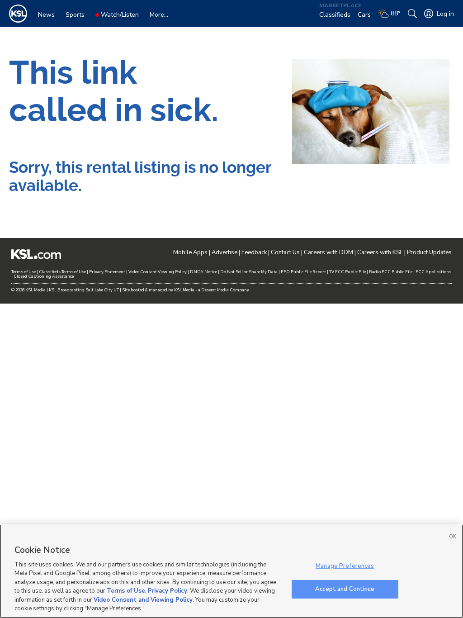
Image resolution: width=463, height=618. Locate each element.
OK (452, 536)
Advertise (224, 252)
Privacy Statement (107, 272)
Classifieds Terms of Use (62, 272)
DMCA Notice (203, 272)
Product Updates (429, 252)
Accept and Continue (344, 589)
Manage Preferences (345, 566)
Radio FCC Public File (390, 272)
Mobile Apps (190, 252)
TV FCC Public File (347, 272)
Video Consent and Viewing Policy (143, 600)
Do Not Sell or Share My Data (249, 272)
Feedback (254, 252)
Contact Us (285, 252)
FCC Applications (433, 272)
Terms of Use (23, 272)
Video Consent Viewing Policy (157, 272)
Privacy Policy (167, 591)
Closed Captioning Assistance (44, 276)
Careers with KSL (380, 252)
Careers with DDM (328, 252)
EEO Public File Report (303, 272)
